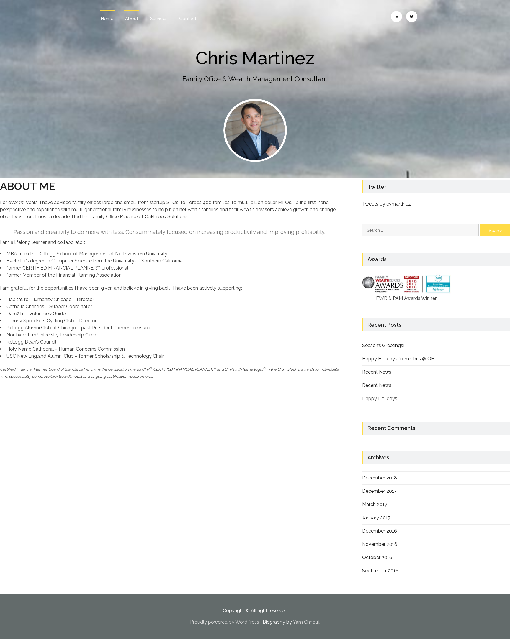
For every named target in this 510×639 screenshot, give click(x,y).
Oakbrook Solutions (166, 216)
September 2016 (380, 571)
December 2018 (379, 478)
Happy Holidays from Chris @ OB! (399, 359)
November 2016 (379, 544)
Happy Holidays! (380, 398)
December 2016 (379, 531)
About (131, 18)
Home (107, 18)
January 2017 (376, 517)
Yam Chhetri (306, 622)
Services (158, 18)
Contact (187, 18)
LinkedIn (396, 16)
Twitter (411, 16)
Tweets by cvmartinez (386, 204)
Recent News (376, 372)
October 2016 (377, 557)
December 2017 (379, 491)
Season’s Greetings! (383, 345)
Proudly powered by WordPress (224, 622)
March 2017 (374, 504)
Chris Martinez (255, 58)
